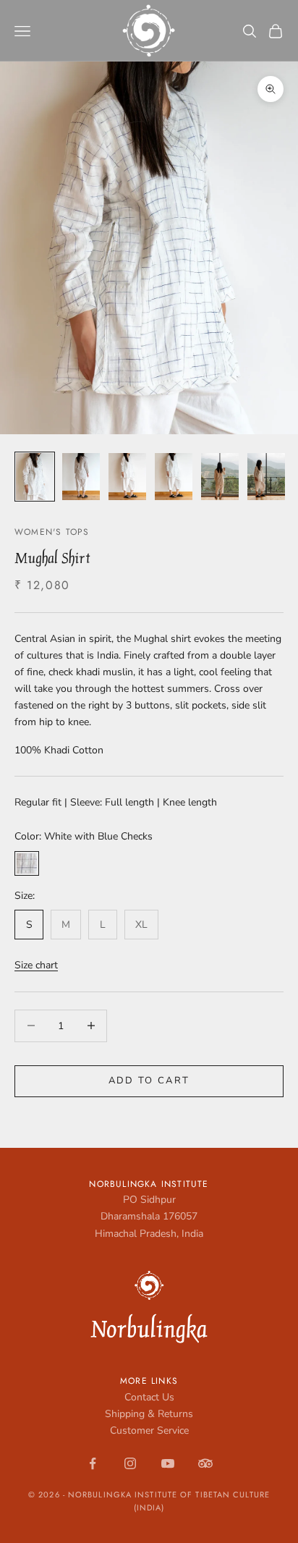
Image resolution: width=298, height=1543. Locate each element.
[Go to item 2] (81, 477)
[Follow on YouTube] (168, 1463)
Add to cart (149, 1080)
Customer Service (149, 1430)
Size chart (36, 965)
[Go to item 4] (173, 477)
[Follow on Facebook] (92, 1463)
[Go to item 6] (266, 477)
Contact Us (149, 1397)
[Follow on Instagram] (130, 1463)
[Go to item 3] (127, 477)
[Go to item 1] (34, 477)
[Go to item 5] (220, 477)
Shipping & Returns (149, 1414)
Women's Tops (51, 531)
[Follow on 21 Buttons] (205, 1463)
